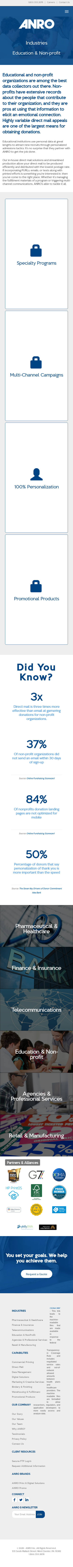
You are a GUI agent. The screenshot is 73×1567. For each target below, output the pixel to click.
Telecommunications (23, 1330)
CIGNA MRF (55, 1308)
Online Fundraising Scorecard (40, 778)
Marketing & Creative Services (28, 1381)
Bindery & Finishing (22, 1386)
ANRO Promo (19, 1488)
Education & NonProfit (23, 1334)
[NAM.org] (59, 1192)
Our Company (21, 1404)
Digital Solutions (20, 1376)
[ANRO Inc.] (36, 34)
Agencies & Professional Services (29, 1339)
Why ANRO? (18, 1428)
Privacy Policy (19, 1438)
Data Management (21, 1372)
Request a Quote (36, 1274)
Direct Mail (17, 1366)
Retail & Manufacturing (24, 1344)
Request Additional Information (28, 1465)
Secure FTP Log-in (21, 1461)
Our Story (17, 1413)
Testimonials (18, 1433)
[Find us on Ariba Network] (48, 1227)
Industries (19, 1310)
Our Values (18, 1419)
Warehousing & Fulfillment (26, 1391)
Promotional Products (23, 1396)
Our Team (17, 1423)
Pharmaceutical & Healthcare (27, 1320)
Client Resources (23, 1451)
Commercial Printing (23, 1362)
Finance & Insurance (23, 1324)
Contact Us (64, 2)
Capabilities (20, 1352)
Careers (51, 2)
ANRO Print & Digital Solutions (28, 1483)
